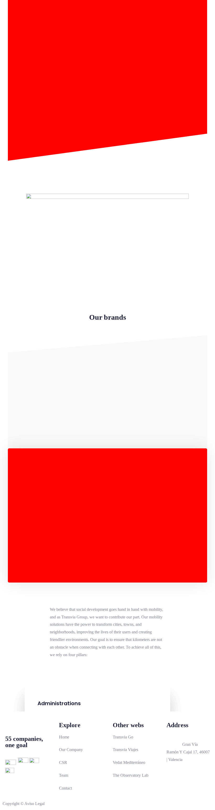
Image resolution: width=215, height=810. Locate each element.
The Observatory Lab (130, 775)
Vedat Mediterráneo (129, 762)
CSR (63, 762)
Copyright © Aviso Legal (24, 803)
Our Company (71, 749)
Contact (65, 788)
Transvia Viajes (125, 749)
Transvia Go (123, 737)
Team (63, 775)
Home (64, 737)
